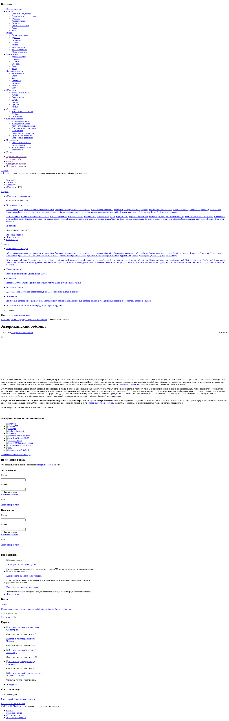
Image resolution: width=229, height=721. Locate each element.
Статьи (9, 11)
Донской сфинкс (157, 212)
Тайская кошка (151, 219)
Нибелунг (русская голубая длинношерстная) (45, 219)
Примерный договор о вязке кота (86, 301)
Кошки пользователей (22, 147)
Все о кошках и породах (17, 205)
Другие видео (7, 617)
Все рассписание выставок (13, 703)
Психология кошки (20, 26)
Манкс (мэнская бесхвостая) (171, 216)
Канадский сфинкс (58, 216)
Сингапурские (12, 630)
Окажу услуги (18, 97)
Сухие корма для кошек (22, 138)
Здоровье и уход (19, 57)
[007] (9, 448)
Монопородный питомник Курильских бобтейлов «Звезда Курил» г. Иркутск (36, 609)
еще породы (171, 212)
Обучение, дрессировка (31, 292)
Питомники (17, 116)
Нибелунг (10, 641)
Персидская (18, 219)
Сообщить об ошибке (16, 164)
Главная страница (14, 9)
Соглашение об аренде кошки (57, 301)
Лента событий (18, 145)
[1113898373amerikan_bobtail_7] (20, 443)
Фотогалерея (12, 239)
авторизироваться (45, 465)
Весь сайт (5, 319)
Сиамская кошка (102, 219)
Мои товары (17, 130)
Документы (11, 296)
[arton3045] (11, 433)
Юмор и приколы (19, 52)
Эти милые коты (19, 49)
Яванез (210, 219)
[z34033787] (12, 426)
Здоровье (16, 18)
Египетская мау (13, 216)
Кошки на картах (14, 269)
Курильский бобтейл (138, 216)
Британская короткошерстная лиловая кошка (38, 212)
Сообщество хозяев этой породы (15, 454)
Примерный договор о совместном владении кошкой (127, 301)
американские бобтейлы (131, 384)
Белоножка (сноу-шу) (199, 209)
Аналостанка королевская (160, 209)
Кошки (9, 185)
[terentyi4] (11, 428)
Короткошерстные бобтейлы (101, 403)
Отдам (14, 99)
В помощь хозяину (14, 235)
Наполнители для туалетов (24, 133)
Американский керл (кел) (135, 209)
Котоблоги (11, 182)
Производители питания (17, 305)
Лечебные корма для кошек (24, 128)
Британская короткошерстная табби (103, 212)
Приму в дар (17, 102)
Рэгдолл (70, 219)
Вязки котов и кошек (21, 92)
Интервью (16, 40)
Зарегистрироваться (10, 505)
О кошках (16, 42)
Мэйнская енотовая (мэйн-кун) (199, 216)
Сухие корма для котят (22, 135)
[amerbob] (11, 424)
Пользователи (12, 140)
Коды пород (35, 305)
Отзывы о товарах (14, 119)
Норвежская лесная (15, 675)
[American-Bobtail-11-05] (17, 438)
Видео (9, 33)
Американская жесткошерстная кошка (36, 209)
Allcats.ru (5, 173)
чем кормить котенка (21, 315)
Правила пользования (16, 166)
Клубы (15, 114)
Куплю (15, 95)
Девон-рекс (144, 212)
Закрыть (4, 171)
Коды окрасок (48, 305)
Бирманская (11, 212)
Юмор (14, 68)
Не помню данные (9, 494)
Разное (15, 28)
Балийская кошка (180, 209)
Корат (112, 216)
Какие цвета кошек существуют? (21, 564)
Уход (14, 30)
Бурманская (125, 212)
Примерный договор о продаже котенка (24, 301)
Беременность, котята (21, 14)
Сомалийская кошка (134, 219)
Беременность (18, 73)
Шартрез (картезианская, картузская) (189, 219)
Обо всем (16, 64)
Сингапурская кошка (84, 219)
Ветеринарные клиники (22, 111)
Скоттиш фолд (117, 219)
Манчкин (153, 216)
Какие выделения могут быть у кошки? (24, 576)
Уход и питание (19, 47)
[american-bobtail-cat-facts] (18, 436)
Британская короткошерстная (73, 212)
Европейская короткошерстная (35, 216)
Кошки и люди (18, 21)
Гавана (135, 212)
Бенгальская (215, 209)
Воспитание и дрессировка (24, 16)
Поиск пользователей (21, 142)
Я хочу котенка (13, 237)
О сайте (15, 61)
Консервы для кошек (21, 123)
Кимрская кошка (75, 216)
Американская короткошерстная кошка (72, 209)
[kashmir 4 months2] (15, 431)
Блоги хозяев (12, 54)
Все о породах (17, 319)
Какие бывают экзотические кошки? (22, 587)
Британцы (11, 664)
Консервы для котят (21, 121)
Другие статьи (12, 594)
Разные (15, 107)
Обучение (16, 80)
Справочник (12, 109)
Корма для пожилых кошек (24, 126)
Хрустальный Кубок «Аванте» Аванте (18, 699)
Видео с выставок (20, 35)
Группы (9, 152)
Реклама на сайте (14, 159)
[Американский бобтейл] (18, 450)
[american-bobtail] (14, 440)
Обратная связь (13, 715)
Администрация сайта (16, 156)
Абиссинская (12, 209)
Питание (16, 23)
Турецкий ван (165, 219)
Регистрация (17, 150)
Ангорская (118, 209)
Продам (15, 104)
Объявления (11, 90)
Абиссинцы (11, 652)
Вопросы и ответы (14, 71)
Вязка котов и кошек (64, 283)
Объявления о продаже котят (19, 196)
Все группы (11, 684)
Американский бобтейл (102, 209)
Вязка (14, 76)
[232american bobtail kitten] (18, 445)
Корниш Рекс (122, 216)
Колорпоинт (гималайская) (96, 216)
